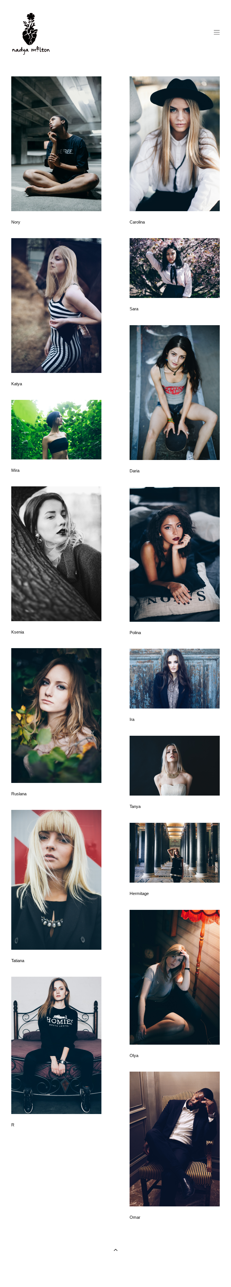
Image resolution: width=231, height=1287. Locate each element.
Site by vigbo (115, 1274)
